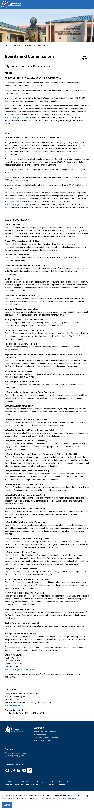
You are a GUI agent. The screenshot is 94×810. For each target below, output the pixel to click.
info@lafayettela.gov (14, 705)
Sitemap (47, 782)
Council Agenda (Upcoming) (36, 784)
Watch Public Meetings (57, 784)
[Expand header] (90, 4)
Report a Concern (59, 782)
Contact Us (71, 782)
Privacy (40, 782)
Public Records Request (14, 784)
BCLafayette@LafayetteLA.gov (19, 117)
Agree (7, 805)
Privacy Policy (69, 798)
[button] (14, 729)
